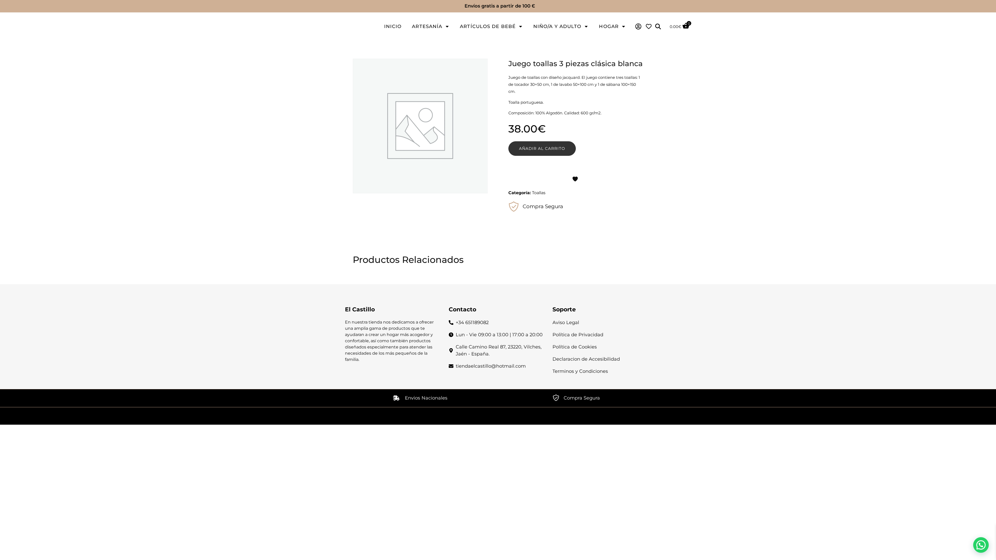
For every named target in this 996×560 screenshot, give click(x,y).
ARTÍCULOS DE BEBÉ (488, 26)
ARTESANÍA (427, 26)
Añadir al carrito (542, 148)
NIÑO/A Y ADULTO (557, 26)
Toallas (538, 192)
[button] (981, 545)
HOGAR (609, 26)
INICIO (393, 26)
